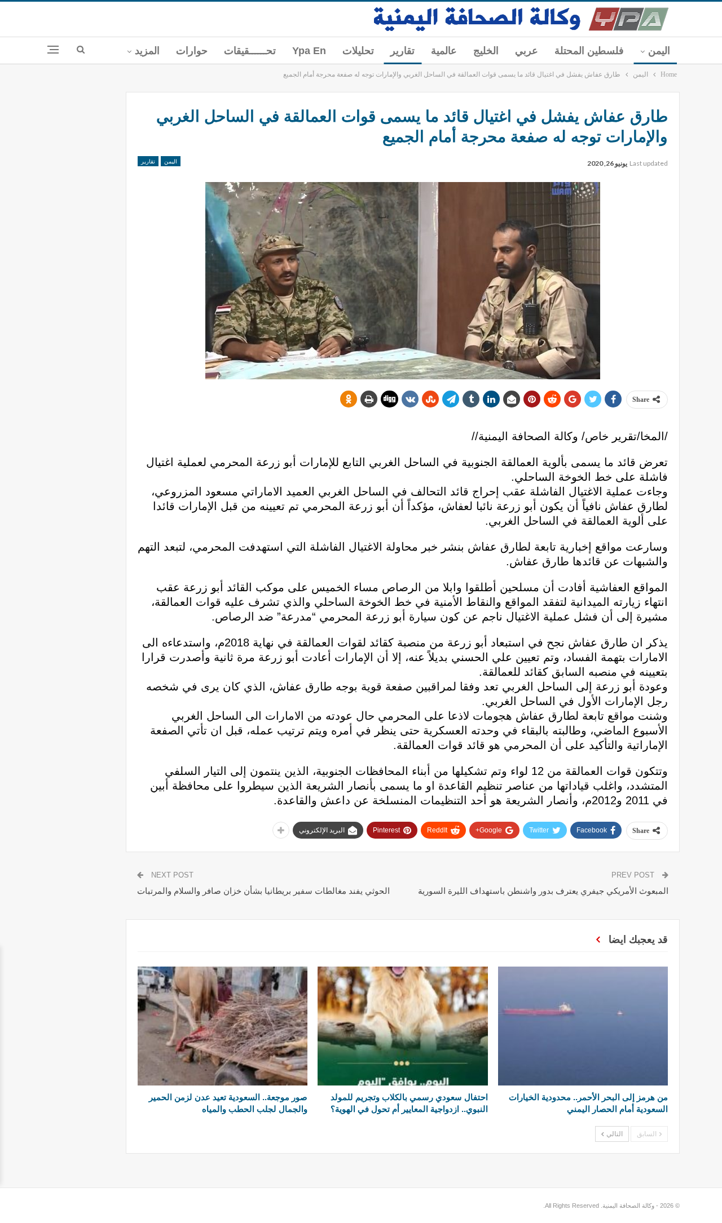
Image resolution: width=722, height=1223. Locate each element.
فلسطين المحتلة (589, 50)
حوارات (192, 50)
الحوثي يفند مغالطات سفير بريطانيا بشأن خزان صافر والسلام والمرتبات (263, 891)
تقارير (402, 50)
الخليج (486, 50)
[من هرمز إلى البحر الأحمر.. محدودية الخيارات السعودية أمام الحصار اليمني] (583, 1026)
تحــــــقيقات (250, 50)
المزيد (147, 50)
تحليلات (358, 50)
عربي (526, 50)
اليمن (659, 50)
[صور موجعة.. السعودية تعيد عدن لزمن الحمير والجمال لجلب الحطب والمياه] (222, 1026)
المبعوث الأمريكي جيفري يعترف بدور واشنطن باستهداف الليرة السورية (543, 891)
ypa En (309, 50)
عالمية (444, 50)
